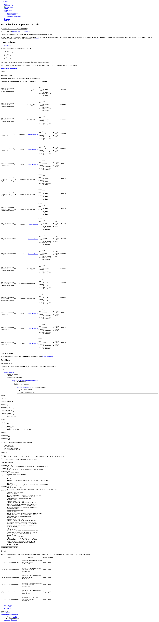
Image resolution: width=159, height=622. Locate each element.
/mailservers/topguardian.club (9, 68)
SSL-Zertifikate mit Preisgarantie (9, 614)
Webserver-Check (8, 5)
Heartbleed (10, 7)
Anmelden (6, 20)
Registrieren (7, 19)
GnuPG (37, 38)
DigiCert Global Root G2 (24, 387)
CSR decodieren (11, 14)
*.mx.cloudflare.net (33, 134)
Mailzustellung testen (47, 356)
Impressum (7, 620)
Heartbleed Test (8, 607)
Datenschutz (14, 620)
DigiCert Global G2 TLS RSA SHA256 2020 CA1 (24, 380)
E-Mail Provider (8, 10)
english (15, 617)
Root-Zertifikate (8, 605)
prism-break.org (8, 608)
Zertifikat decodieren (12, 13)
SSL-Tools (5, 1)
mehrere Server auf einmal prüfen (21, 31)
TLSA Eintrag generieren (14, 16)
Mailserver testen (23, 28)
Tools (5, 11)
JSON (2, 45)
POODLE (6, 8)
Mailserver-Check (8, 4)
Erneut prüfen (7, 45)
